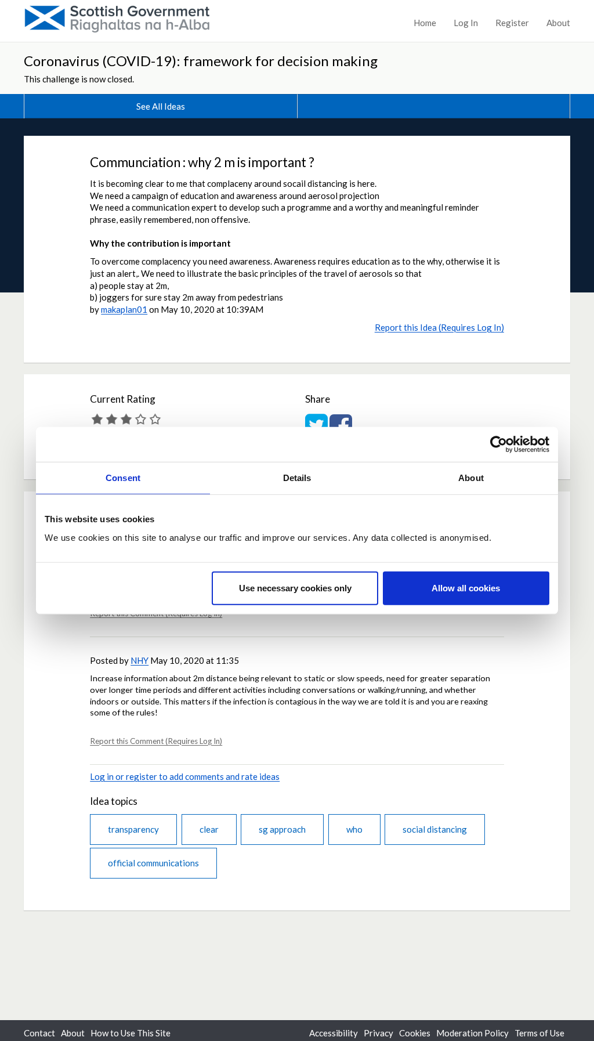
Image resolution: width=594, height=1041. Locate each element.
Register (512, 22)
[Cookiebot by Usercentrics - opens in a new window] (498, 444)
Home (425, 22)
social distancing (435, 829)
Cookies (414, 1033)
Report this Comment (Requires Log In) (156, 741)
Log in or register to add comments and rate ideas (185, 776)
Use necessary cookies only (295, 587)
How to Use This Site (130, 1033)
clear (209, 829)
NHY (139, 660)
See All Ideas (160, 106)
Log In (466, 22)
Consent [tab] (123, 478)
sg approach (282, 829)
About (558, 22)
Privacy (378, 1033)
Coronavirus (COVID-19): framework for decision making (201, 60)
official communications (153, 863)
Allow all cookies (466, 587)
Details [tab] (297, 478)
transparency (133, 829)
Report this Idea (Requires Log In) (439, 327)
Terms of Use (539, 1033)
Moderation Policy (472, 1033)
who (354, 829)
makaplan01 (124, 309)
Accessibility (333, 1033)
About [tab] (471, 478)
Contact (39, 1033)
